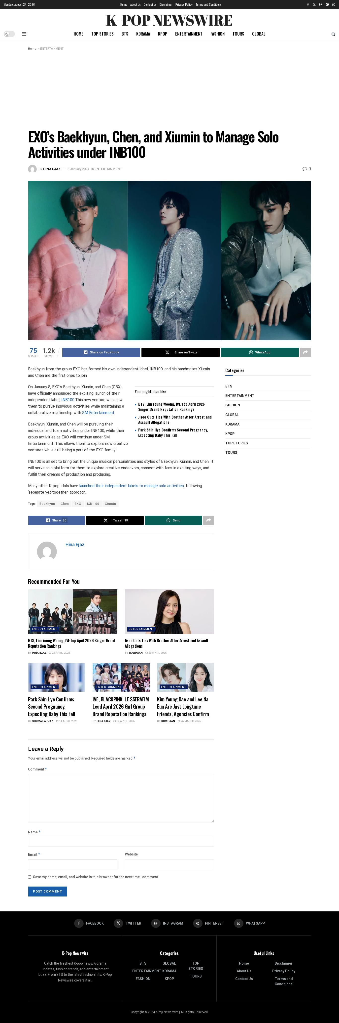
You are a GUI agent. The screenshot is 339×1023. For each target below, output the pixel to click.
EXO (78, 504)
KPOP (162, 34)
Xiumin (110, 504)
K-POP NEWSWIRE (169, 18)
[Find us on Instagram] (320, 4)
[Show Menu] (24, 34)
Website (131, 854)
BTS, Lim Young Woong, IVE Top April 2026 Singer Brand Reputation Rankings (171, 406)
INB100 (67, 399)
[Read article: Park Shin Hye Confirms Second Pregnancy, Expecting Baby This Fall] (56, 677)
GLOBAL (259, 34)
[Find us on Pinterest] (327, 4)
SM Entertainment (98, 412)
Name (34, 832)
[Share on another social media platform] (305, 352)
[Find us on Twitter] (314, 4)
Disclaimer (166, 4)
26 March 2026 (190, 721)
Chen (65, 504)
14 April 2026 (67, 721)
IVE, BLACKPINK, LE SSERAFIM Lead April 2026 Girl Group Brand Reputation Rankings (121, 706)
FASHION (217, 34)
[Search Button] (333, 34)
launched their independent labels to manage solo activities (131, 485)
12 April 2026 (125, 721)
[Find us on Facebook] (308, 4)
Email (34, 854)
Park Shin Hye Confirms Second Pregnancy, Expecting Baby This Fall (173, 432)
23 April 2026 (157, 653)
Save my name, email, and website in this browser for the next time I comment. (96, 877)
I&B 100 (93, 504)
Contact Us (150, 4)
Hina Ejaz (52, 169)
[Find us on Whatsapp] (333, 4)
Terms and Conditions (209, 4)
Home (123, 4)
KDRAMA (143, 34)
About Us (135, 4)
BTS (125, 34)
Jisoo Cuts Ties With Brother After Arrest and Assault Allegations (175, 419)
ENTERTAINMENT (189, 34)
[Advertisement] (169, 89)
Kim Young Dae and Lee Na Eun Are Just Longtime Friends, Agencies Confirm (183, 706)
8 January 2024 (78, 169)
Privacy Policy (184, 4)
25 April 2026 (60, 653)
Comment (37, 769)
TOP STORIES (102, 34)
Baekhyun (47, 504)
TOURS (238, 34)
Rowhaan (136, 653)
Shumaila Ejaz (42, 721)
